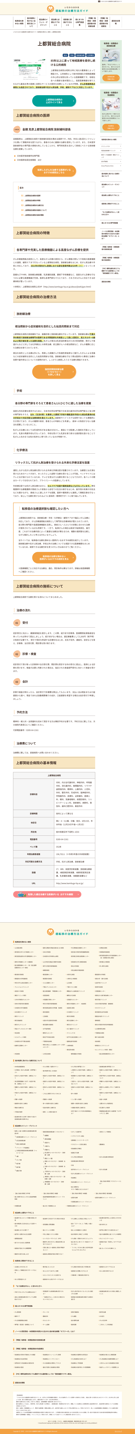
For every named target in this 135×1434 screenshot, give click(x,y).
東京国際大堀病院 (48, 1025)
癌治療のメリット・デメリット (110, 185)
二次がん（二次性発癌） (106, 1324)
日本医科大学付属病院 (21, 1008)
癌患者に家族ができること (110, 204)
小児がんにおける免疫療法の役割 (109, 1363)
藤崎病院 (97, 1020)
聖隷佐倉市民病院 (72, 1041)
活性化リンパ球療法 (105, 1132)
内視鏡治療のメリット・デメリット (81, 1202)
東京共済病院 (71, 1016)
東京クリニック (19, 1016)
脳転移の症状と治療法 (21, 1103)
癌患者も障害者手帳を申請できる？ (53, 1254)
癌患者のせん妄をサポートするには (53, 1279)
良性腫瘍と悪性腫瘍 (48, 1224)
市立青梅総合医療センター (79, 948)
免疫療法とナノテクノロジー (51, 1359)
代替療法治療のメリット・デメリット (78, 1206)
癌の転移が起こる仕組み (50, 1071)
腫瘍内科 (45, 1316)
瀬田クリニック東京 (20, 995)
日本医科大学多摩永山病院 (50, 956)
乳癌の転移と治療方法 (49, 1108)
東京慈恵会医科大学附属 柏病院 (52, 1008)
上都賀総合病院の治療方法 (34, 205)
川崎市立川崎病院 (72, 979)
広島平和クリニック (101, 983)
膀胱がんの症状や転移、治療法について (54, 1088)
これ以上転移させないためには (52, 1093)
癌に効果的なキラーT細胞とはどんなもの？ (80, 1188)
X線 (17, 1156)
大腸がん (47, 1146)
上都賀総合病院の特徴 (32, 200)
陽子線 (18, 1167)
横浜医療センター (48, 974)
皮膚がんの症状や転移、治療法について (54, 1082)
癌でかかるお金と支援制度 (22, 1243)
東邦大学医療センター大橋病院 (24, 962)
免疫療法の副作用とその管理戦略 (80, 1367)
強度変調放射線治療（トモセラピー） (54, 1132)
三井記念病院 (47, 1054)
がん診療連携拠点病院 (21, 1320)
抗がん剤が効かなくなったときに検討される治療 (82, 1292)
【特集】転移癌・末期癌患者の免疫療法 (110, 259)
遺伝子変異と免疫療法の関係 (51, 1367)
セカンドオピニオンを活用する (52, 1275)
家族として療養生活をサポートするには (25, 1271)
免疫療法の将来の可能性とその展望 (25, 1355)
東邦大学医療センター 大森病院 (76, 1004)
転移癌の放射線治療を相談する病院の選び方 (82, 1298)
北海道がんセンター (72, 999)
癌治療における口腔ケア (22, 1230)
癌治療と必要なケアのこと (110, 195)
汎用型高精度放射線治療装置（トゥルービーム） (26, 1152)
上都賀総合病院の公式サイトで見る (54, 101)
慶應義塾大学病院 (76, 1054)
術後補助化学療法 (76, 1148)
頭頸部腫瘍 (48, 1139)
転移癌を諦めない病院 (109, 139)
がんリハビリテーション (106, 1238)
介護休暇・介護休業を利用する (80, 1275)
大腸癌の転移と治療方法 (78, 1108)
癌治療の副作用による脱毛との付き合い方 (110, 1219)
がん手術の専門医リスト (78, 1067)
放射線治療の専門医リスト (107, 1067)
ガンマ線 (19, 1160)
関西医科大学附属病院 (21, 979)
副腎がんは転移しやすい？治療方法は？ (109, 1088)
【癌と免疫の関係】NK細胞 (79, 1193)
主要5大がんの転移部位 (106, 1103)
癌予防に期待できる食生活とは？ (109, 1230)
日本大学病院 (47, 952)
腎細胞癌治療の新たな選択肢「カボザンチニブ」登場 (110, 1112)
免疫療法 (73, 1178)
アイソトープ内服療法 (22, 1148)
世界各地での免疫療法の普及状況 (24, 1363)
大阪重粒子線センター (49, 999)
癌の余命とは (103, 1224)
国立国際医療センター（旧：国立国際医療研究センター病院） (25, 966)
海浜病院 (97, 1041)
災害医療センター (100, 991)
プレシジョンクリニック (22, 987)
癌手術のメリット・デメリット (80, 1169)
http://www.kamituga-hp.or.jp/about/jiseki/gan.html (67, 286)
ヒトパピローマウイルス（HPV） (52, 1238)
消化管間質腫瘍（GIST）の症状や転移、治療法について (25, 1082)
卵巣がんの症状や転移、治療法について (82, 1088)
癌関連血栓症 (18, 1238)
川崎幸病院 (70, 1045)
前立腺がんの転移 (104, 1108)
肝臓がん (47, 1150)
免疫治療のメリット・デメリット (80, 1182)
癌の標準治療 (75, 1320)
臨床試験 (73, 1324)
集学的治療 (102, 1312)
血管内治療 (74, 1197)
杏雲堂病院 (46, 995)
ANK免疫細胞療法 (20, 1067)
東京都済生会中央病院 (101, 1012)
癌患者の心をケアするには (107, 1267)
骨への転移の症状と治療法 (50, 1103)
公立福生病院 (18, 948)
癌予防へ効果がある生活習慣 (23, 1234)
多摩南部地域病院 (104, 952)
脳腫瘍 (47, 1135)
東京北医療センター (72, 1020)
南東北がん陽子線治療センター (104, 995)
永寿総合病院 (103, 948)
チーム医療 (46, 1324)
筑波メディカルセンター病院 (23, 1029)
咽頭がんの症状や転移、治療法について (110, 1094)
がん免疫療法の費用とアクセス (52, 1363)
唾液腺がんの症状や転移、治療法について (82, 1077)
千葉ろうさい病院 (72, 987)
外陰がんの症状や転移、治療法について (25, 1094)
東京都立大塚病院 (104, 962)
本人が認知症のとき (20, 1279)
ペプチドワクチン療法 (77, 1136)
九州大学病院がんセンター (22, 999)
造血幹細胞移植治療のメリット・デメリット (54, 1198)
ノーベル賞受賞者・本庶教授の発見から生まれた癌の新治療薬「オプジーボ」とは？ (110, 234)
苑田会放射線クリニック (108, 150)
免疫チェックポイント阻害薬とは (109, 1367)
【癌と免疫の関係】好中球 (22, 1193)
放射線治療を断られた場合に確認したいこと (110, 1292)
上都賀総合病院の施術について (36, 210)
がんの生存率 (103, 1320)
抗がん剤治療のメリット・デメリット (82, 1173)
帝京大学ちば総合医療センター (24, 983)
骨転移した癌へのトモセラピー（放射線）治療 (55, 1178)
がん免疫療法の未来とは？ (79, 1359)
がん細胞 (73, 1316)
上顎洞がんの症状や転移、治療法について (82, 1071)
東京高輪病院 (18, 1020)
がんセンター (47, 1320)
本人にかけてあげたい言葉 (50, 1271)
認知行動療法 (75, 1312)
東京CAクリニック (72, 1025)
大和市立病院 (71, 974)
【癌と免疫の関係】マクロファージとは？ (110, 1182)
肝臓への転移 (18, 1099)
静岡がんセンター (48, 1033)
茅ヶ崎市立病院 (103, 966)
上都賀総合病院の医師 (32, 195)
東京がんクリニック (20, 1025)
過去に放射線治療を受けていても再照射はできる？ (25, 1298)
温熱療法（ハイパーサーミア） (80, 1140)
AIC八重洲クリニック (73, 1029)
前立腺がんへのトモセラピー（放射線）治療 (55, 1154)
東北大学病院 (75, 966)
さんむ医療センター (48, 983)
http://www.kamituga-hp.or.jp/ (69, 883)
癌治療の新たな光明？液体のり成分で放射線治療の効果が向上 (25, 1118)
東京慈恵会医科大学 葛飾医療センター (26, 956)
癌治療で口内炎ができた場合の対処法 (54, 1219)
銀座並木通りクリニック (102, 1016)
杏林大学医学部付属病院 (22, 1004)
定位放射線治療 (20, 1140)
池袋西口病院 (71, 1008)
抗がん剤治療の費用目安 (106, 1157)
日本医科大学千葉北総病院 (22, 1041)
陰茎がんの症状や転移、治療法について (110, 1071)
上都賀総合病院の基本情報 (34, 215)
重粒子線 (19, 1171)
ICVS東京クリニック (72, 1012)
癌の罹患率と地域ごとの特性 (79, 1234)
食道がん (47, 1142)
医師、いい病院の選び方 (50, 1112)
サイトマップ (118, 1431)
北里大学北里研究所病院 (50, 1020)
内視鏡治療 (18, 1206)
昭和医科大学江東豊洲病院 (79, 962)
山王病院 (69, 983)
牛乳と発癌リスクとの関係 (50, 1234)
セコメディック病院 (20, 1037)
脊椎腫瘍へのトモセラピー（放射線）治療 (54, 1183)
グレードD (46, 1312)
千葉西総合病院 (99, 1033)
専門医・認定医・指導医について (24, 1324)
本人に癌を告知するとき (106, 1271)
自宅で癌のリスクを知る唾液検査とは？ (81, 1112)
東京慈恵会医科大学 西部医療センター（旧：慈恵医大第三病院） (110, 956)
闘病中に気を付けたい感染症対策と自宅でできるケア (54, 1243)
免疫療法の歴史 (19, 1367)
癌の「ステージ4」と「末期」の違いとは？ (81, 1225)
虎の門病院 (104, 161)
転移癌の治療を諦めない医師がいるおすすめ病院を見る (54, 557)
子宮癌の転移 (18, 1112)
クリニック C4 (105, 146)
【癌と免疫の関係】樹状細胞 (103, 1193)
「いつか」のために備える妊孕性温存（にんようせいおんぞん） (82, 1248)
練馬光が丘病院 (71, 995)
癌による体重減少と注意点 (79, 1230)
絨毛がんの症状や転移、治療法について (25, 1077)
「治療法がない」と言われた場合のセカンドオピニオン (54, 1298)
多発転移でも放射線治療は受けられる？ (53, 1292)
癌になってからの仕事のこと (107, 1248)
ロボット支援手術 (76, 1132)
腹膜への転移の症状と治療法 (79, 1103)
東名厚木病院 (71, 1050)
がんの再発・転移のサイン (50, 1067)
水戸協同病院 (47, 1029)
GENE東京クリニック (21, 1012)
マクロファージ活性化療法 (79, 1144)
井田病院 (17, 1054)
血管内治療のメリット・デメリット (105, 1197)
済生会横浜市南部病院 (77, 970)
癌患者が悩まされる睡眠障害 (23, 1248)
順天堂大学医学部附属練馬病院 (80, 952)
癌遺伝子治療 (75, 1153)
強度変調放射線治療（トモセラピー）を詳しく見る (54, 372)
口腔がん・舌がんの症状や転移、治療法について (82, 1082)
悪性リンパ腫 (48, 1158)
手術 (72, 1165)
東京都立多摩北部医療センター (80, 956)
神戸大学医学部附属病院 (50, 966)
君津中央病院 (99, 987)
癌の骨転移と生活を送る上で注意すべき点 (25, 1225)
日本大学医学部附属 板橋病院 (104, 1004)
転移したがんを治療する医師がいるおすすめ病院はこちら (54, 171)
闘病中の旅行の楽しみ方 (22, 1254)
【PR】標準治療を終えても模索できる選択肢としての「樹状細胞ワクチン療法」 (111, 270)
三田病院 (45, 1016)
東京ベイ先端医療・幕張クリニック (110, 156)
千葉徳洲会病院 (47, 1041)
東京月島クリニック (101, 999)
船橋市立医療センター (21, 1045)
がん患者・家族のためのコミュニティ (82, 1238)
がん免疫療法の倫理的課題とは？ (109, 1359)
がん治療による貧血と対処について (81, 1219)
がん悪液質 (18, 1312)
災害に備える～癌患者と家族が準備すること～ (54, 1248)
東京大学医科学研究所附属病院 (104, 1025)
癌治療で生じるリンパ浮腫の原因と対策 (25, 1219)
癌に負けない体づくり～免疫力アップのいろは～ (82, 1243)
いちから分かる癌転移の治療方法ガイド (111, 1)
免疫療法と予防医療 (77, 1363)
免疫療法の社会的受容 (21, 1359)
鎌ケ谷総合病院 (99, 1037)
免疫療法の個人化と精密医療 (107, 1355)
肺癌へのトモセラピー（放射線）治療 (55, 1162)
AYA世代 (101, 1316)
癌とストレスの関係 (48, 1230)
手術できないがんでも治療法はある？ (25, 1292)
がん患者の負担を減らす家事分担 (80, 1267)
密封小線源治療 (20, 1144)
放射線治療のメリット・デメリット (26, 1137)
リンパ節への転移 (76, 1099)
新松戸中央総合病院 (48, 1037)
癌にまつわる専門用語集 (110, 223)
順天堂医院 (46, 1012)
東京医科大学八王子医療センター (24, 952)
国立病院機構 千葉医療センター (52, 991)
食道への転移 (103, 1099)
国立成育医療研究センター (107, 1054)
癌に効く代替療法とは (49, 1206)
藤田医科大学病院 (100, 974)
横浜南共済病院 (19, 974)
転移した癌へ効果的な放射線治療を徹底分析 (25, 1132)
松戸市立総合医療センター (74, 1037)
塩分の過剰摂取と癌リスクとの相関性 (110, 1234)
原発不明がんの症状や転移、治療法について (110, 1077)
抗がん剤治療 (103, 1169)
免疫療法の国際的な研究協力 (79, 1355)
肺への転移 (74, 1093)
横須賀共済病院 (47, 979)
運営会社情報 (106, 282)
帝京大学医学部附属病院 (50, 1004)
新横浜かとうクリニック (102, 1045)
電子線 (18, 1163)
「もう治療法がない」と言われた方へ (110, 213)
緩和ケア (17, 1316)
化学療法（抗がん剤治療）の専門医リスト (25, 1071)
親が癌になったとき (48, 1267)
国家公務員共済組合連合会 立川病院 (53, 948)
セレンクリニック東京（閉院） (104, 1050)
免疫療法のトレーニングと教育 (52, 1355)
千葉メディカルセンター (50, 987)
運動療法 (102, 1144)
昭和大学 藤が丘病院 (101, 979)
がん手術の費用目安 (77, 1157)
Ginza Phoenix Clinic (107, 166)
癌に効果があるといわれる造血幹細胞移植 (25, 1198)
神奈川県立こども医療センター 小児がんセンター (54, 1046)
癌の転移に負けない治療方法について (110, 175)
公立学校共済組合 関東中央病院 (52, 962)
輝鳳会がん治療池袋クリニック (76, 991)
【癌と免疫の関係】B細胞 (50, 1193)
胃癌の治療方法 (19, 1108)
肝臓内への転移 (47, 1099)
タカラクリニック (100, 1008)
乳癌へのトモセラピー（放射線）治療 (55, 1167)
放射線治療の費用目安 (77, 1161)
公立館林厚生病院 (100, 1029)
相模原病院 (46, 970)
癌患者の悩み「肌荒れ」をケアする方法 (110, 1243)
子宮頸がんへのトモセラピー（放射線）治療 (55, 1172)
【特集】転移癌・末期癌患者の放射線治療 (110, 248)
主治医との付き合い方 (21, 1267)
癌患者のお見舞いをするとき (79, 1271)
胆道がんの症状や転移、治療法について (54, 1077)
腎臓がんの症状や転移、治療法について (25, 1088)
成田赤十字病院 (19, 991)
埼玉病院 (17, 1033)
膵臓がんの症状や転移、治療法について (110, 1082)
